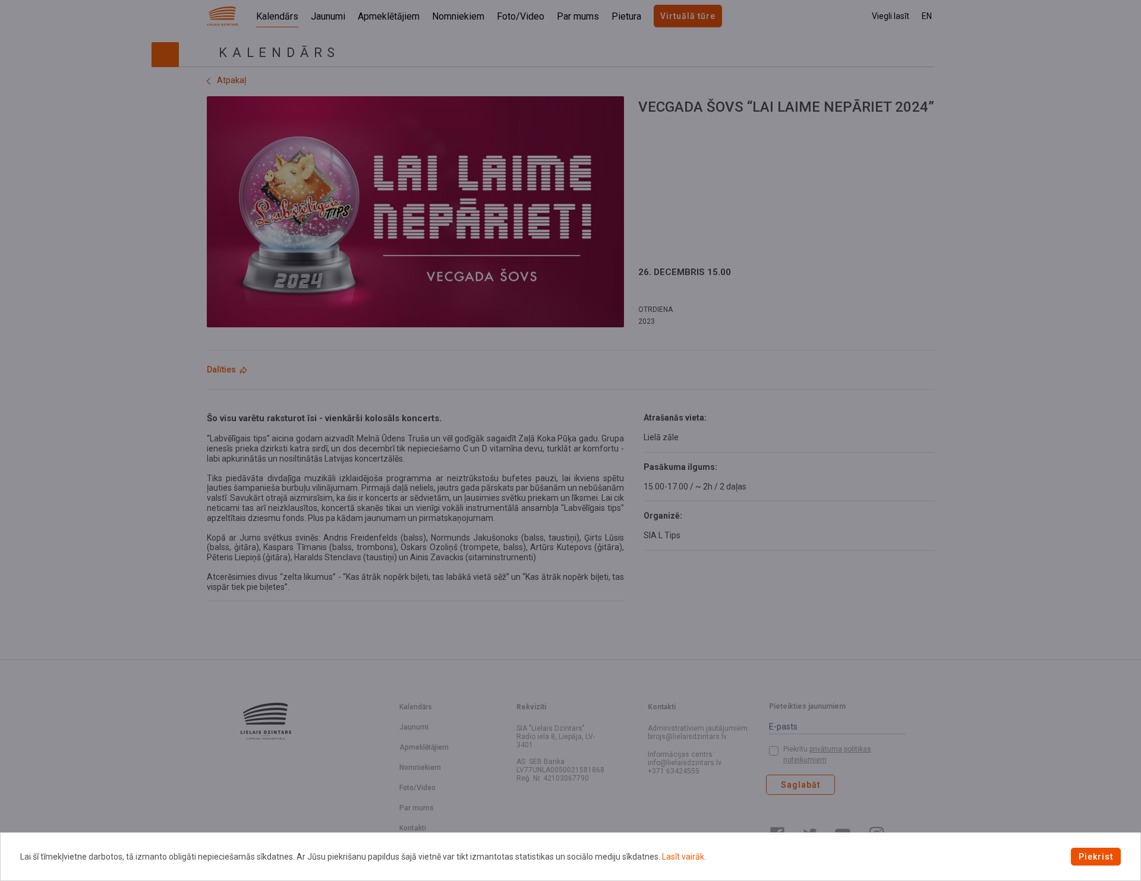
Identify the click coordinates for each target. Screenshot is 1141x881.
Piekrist (1096, 856)
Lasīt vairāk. (684, 856)
